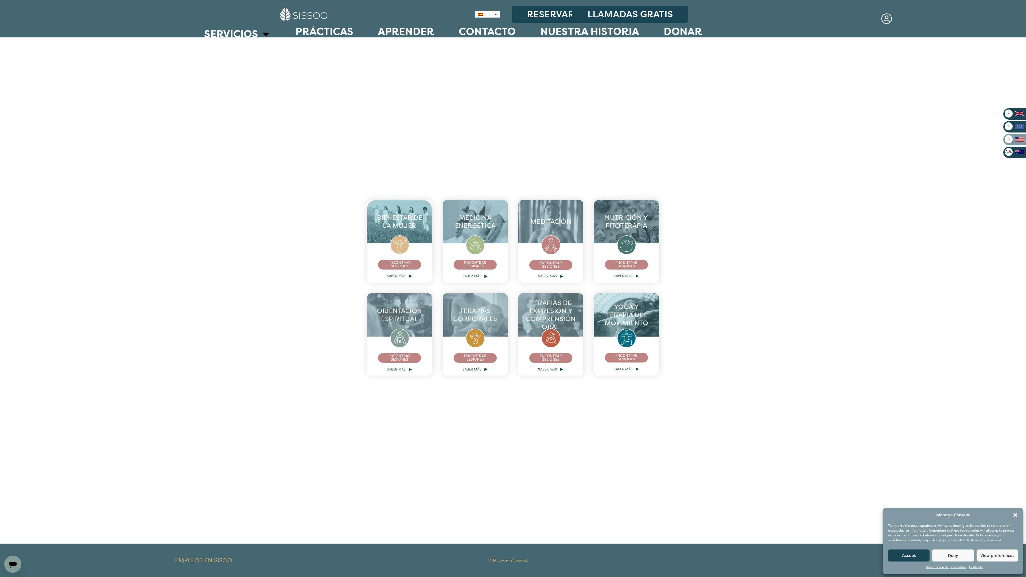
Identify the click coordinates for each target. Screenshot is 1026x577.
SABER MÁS (399, 276)
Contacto (976, 567)
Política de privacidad (508, 560)
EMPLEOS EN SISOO (203, 560)
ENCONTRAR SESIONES (399, 264)
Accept (909, 555)
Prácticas (324, 31)
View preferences (997, 555)
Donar (683, 31)
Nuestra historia (589, 31)
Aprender (406, 31)
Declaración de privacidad (946, 567)
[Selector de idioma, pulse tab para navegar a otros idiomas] (487, 14)
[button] (1015, 515)
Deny (953, 555)
